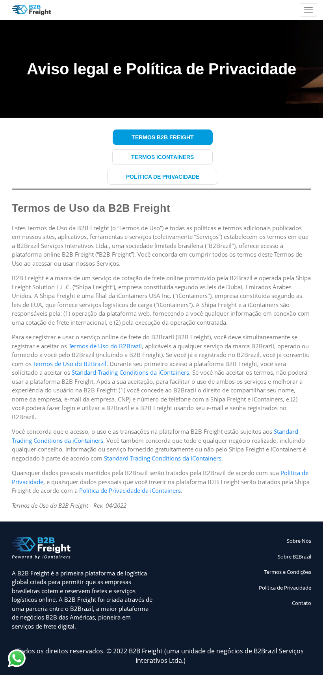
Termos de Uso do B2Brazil (105, 346)
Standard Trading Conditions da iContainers (130, 372)
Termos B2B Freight (163, 137)
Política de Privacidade (162, 177)
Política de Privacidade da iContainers (130, 490)
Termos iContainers (162, 157)
